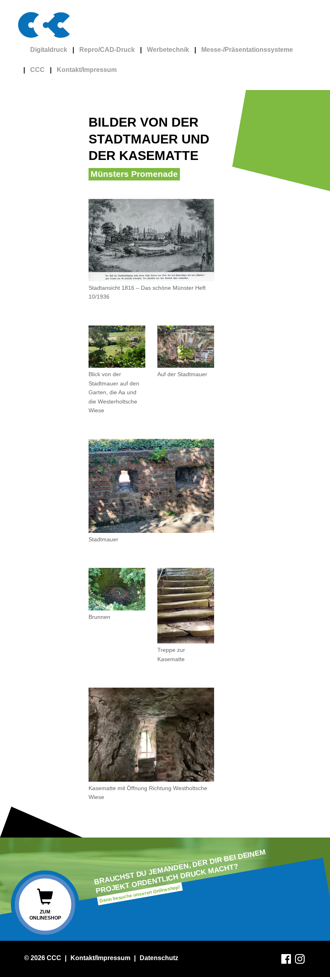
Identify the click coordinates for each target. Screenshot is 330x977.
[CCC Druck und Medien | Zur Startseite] (47, 25)
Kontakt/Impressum (87, 69)
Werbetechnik (168, 49)
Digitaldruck (48, 49)
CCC (37, 69)
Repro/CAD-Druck (107, 49)
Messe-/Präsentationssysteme (247, 49)
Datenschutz (159, 957)
